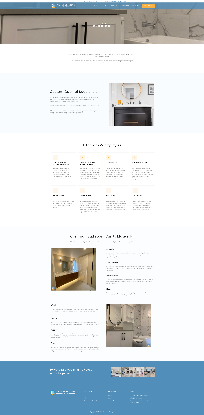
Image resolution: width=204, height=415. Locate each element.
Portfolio (125, 6)
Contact (135, 6)
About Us (103, 6)
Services (114, 6)
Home (95, 6)
